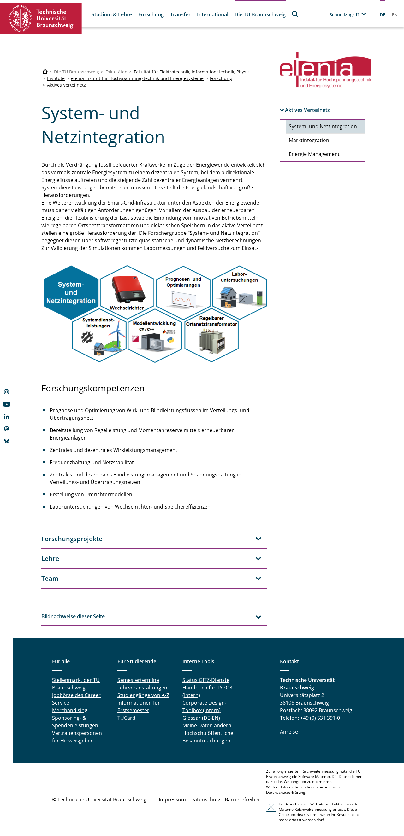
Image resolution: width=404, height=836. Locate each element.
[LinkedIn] (6, 417)
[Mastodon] (6, 429)
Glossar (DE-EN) (201, 717)
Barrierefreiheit (243, 799)
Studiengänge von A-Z (143, 695)
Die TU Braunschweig (260, 14)
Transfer (180, 14)
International (212, 14)
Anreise (289, 731)
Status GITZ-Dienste (205, 680)
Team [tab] (49, 578)
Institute (56, 78)
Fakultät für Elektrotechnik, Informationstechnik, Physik (192, 72)
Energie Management (314, 154)
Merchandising (69, 710)
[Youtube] (6, 405)
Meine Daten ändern (206, 725)
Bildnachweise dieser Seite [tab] (73, 616)
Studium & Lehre (112, 14)
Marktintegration (309, 140)
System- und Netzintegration (323, 126)
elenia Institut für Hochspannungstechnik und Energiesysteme (137, 78)
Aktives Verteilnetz (66, 85)
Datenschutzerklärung (285, 792)
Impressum (172, 799)
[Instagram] (6, 392)
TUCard (126, 717)
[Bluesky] (6, 442)
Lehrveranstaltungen (142, 687)
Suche (295, 13)
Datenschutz (205, 799)
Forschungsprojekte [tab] (72, 538)
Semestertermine (138, 680)
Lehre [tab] (50, 558)
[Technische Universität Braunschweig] (41, 18)
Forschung (151, 14)
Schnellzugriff (344, 15)
